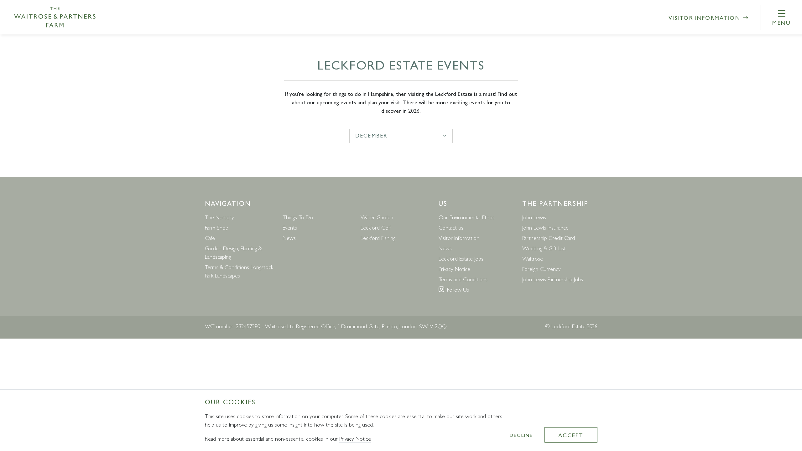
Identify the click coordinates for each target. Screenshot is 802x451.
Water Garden (377, 217)
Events (290, 227)
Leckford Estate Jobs (461, 258)
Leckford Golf (376, 227)
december (371, 135)
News (289, 237)
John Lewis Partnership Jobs (552, 279)
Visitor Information (705, 17)
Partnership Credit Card (548, 237)
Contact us (451, 227)
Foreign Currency (541, 268)
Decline (521, 434)
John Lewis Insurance (545, 227)
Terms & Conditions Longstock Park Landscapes (239, 271)
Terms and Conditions (463, 279)
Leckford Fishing (378, 237)
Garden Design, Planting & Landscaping (233, 252)
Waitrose (532, 258)
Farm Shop (216, 227)
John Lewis (534, 217)
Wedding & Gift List (544, 248)
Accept (570, 435)
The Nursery (219, 217)
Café (210, 237)
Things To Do (298, 217)
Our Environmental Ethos (467, 217)
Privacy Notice (454, 268)
